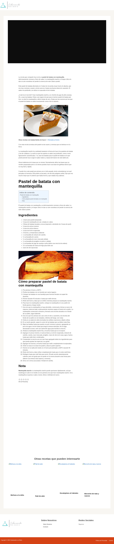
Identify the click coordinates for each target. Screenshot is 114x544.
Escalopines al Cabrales (69, 493)
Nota (23, 201)
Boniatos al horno (53, 140)
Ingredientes (25, 197)
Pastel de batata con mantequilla (29, 195)
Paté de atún (40, 496)
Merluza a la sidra (17, 495)
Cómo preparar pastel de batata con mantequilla (34, 199)
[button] (12, 80)
